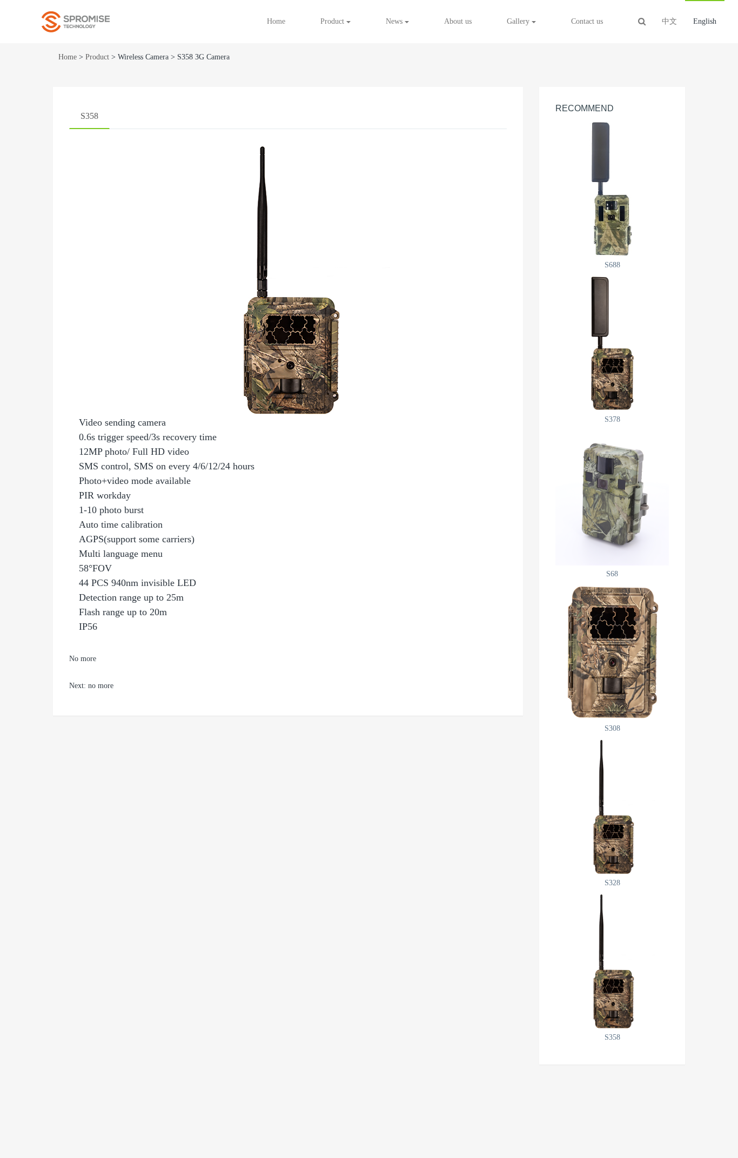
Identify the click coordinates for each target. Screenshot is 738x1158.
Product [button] (333, 21)
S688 (612, 265)
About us (458, 21)
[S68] (612, 497)
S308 (612, 728)
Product (97, 57)
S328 (612, 883)
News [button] (395, 21)
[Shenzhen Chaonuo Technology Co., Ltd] (76, 21)
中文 (669, 21)
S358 (89, 115)
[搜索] (642, 21)
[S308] (612, 652)
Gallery (519, 21)
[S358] (612, 961)
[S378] (612, 343)
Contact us (587, 21)
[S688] (612, 189)
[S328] (612, 806)
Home (276, 21)
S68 (612, 574)
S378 (612, 419)
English (704, 21)
